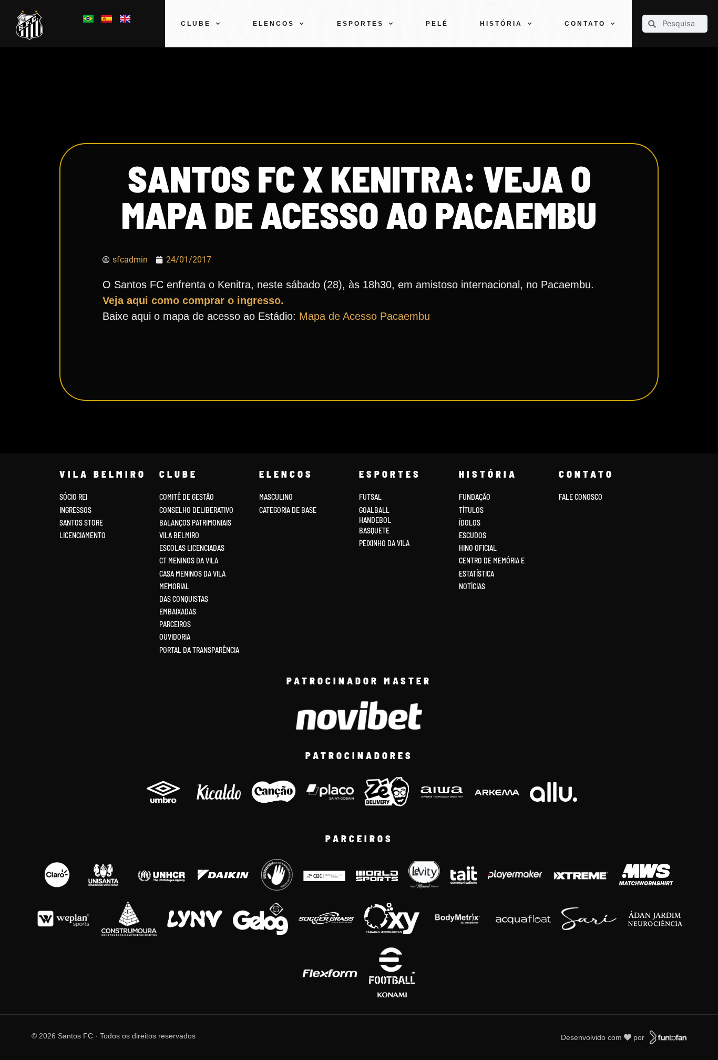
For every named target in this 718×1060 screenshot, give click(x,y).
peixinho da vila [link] (384, 543)
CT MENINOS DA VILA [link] (188, 560)
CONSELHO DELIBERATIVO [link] (196, 510)
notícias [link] (472, 586)
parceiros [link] (175, 624)
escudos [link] (472, 535)
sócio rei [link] (73, 496)
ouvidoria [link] (174, 636)
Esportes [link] (360, 23)
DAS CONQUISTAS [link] (183, 598)
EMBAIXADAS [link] (177, 611)
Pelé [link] (437, 23)
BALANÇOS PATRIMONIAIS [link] (195, 522)
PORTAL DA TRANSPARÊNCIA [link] (199, 649)
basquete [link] (374, 530)
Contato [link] (585, 23)
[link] (32, 25)
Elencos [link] (273, 23)
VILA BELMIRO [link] (179, 535)
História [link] (501, 23)
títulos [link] (471, 510)
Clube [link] (196, 23)
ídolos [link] (469, 522)
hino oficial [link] (478, 547)
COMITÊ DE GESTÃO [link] (186, 496)
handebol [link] (375, 520)
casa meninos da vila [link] (192, 573)
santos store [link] (81, 522)
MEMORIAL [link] (174, 586)
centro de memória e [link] (492, 560)
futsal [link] (370, 496)
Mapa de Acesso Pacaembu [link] (364, 316)
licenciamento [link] (82, 535)
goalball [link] (374, 510)
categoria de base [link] (288, 510)
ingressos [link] (75, 510)
